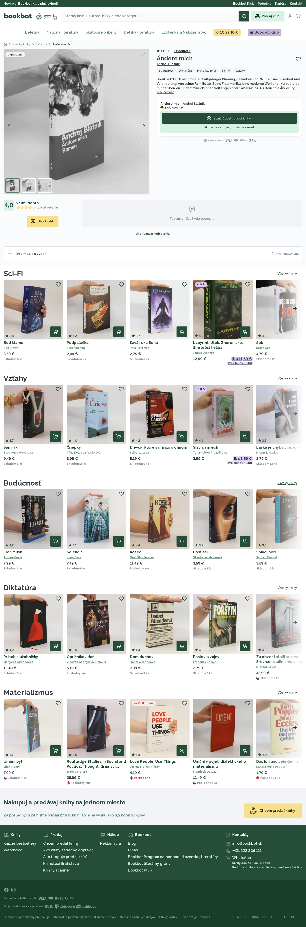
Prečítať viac (165, 92)
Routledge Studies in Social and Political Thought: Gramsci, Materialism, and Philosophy (96, 766)
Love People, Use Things (153, 761)
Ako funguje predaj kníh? (65, 857)
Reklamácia (110, 843)
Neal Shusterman (142, 557)
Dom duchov (141, 657)
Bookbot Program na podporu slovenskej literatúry (173, 857)
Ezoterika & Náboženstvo (184, 32)
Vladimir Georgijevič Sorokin (86, 662)
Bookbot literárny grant (149, 863)
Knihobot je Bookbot (195, 917)
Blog (132, 843)
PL (300, 917)
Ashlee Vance (13, 557)
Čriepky (74, 447)
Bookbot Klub (140, 870)
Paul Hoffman (139, 347)
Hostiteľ (200, 552)
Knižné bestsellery (20, 843)
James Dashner (203, 352)
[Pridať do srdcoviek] (298, 59)
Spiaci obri (266, 552)
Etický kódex (168, 917)
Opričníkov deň (81, 657)
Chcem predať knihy (61, 843)
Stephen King (76, 347)
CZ (231, 917)
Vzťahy (15, 378)
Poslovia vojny (206, 657)
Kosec (136, 552)
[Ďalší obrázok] (144, 126)
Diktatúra (20, 588)
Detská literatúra (139, 32)
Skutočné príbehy (101, 32)
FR (286, 917)
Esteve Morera (77, 771)
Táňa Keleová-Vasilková (84, 452)
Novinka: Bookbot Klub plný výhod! (31, 3)
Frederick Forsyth (205, 662)
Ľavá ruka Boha (144, 343)
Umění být (13, 761)
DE (246, 917)
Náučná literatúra (62, 32)
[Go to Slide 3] (45, 185)
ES (264, 917)
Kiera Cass (74, 557)
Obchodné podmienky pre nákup (26, 917)
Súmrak (11, 447)
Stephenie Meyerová (18, 452)
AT (239, 917)
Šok (259, 343)
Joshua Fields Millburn (145, 766)
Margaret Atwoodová (18, 662)
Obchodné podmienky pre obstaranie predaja (84, 917)
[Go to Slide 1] (12, 185)
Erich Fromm (12, 766)
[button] (76, 121)
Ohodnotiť (182, 51)
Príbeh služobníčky (21, 657)
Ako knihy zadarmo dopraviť (68, 850)
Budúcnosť (22, 483)
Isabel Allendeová (142, 662)
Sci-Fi (13, 273)
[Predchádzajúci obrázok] (9, 126)
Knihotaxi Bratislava (61, 863)
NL (278, 917)
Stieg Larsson (139, 452)
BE (293, 917)
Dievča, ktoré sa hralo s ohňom (158, 447)
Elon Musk (13, 552)
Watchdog (13, 850)
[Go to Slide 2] (29, 185)
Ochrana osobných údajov (138, 917)
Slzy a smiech (205, 447)
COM (255, 917)
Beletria (32, 32)
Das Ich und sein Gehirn (277, 761)
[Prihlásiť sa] (290, 16)
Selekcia (75, 552)
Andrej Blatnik (168, 64)
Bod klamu (13, 343)
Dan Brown (11, 347)
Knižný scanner (56, 870)
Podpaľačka (77, 343)
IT (271, 917)
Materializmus (28, 692)
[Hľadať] (244, 16)
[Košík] (298, 16)
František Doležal (205, 771)
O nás (133, 850)
